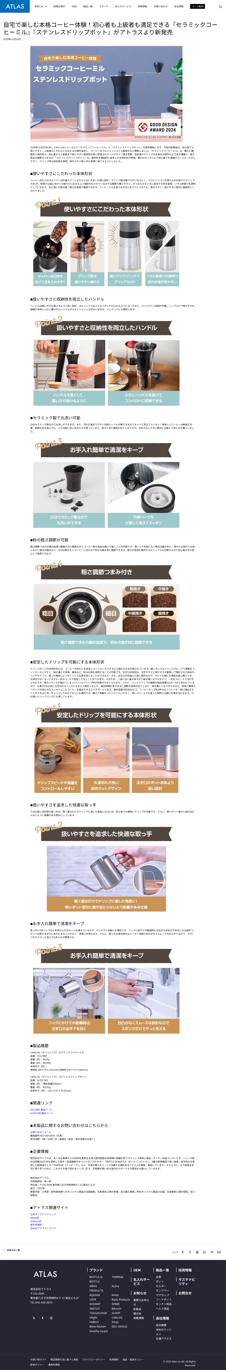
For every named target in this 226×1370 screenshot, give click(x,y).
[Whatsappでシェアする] (204, 1252)
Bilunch (116, 1308)
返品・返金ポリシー (133, 1359)
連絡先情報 (54, 1364)
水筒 (158, 1277)
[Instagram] (51, 1318)
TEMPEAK (117, 1277)
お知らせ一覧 (13, 1250)
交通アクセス (164, 1338)
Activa (115, 1286)
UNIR (93, 1299)
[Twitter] (34, 1318)
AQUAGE (95, 1295)
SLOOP (116, 1313)
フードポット (164, 1299)
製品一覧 (162, 1270)
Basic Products (121, 1299)
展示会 (137, 1313)
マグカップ (162, 1295)
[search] (220, 6)
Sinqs (115, 1322)
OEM (137, 1270)
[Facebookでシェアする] (182, 1252)
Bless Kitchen (98, 1326)
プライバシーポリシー (93, 1359)
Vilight (93, 1317)
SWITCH (95, 1308)
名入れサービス (141, 1281)
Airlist (115, 1295)
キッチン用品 (164, 1304)
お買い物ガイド (38, 1359)
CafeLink (117, 1317)
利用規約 (114, 1359)
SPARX (116, 1304)
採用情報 (185, 1270)
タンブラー (162, 1290)
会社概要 (161, 1325)
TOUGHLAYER (98, 1313)
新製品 (137, 1309)
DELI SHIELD (119, 1326)
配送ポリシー (37, 1364)
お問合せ (185, 1293)
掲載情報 (138, 1318)
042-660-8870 (44, 1302)
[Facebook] (42, 1318)
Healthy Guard (99, 1331)
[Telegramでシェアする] (211, 1252)
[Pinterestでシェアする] (197, 1252)
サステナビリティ (187, 1281)
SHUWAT (95, 1304)
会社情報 (162, 1318)
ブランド (96, 1270)
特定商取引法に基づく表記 (64, 1359)
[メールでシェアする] (219, 1252)
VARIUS (94, 1322)
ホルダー (161, 1286)
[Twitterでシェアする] (190, 1252)
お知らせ (140, 1293)
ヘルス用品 (162, 1308)
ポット (160, 1281)
